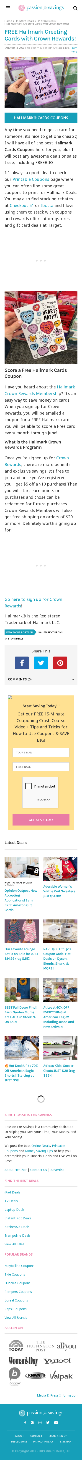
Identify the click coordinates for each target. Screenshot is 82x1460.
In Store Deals (47, 21)
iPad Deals (12, 1192)
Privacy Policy (43, 1441)
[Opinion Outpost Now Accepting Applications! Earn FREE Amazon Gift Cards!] (22, 867)
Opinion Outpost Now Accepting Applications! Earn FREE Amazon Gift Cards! (21, 900)
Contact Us (38, 1170)
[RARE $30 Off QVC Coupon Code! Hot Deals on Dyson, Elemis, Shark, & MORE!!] (60, 931)
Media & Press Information (57, 1395)
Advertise (57, 1170)
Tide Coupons (15, 1274)
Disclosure (19, 1441)
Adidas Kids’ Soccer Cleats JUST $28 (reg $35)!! (59, 1070)
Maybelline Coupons (19, 1266)
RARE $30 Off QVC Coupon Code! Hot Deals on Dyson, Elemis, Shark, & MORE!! (57, 958)
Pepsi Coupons (16, 1309)
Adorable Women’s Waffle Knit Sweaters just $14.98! (59, 891)
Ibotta (47, 205)
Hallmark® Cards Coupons (41, 117)
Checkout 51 (22, 205)
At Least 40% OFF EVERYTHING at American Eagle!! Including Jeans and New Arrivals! (58, 1017)
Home (8, 21)
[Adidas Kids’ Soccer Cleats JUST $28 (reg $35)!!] (60, 1048)
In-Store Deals (25, 21)
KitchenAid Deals (17, 1227)
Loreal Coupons (16, 1300)
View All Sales (14, 1244)
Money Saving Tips (39, 1151)
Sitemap (65, 1441)
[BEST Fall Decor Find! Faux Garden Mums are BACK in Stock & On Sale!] (22, 990)
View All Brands (16, 1317)
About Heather (16, 1170)
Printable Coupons (31, 179)
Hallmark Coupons (50, 632)
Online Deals (40, 1145)
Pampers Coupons (18, 1291)
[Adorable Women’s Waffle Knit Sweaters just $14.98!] (60, 869)
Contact (36, 1435)
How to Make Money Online (18, 883)
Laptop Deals (15, 1209)
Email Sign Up (58, 1435)
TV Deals (11, 1201)
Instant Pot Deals (18, 1218)
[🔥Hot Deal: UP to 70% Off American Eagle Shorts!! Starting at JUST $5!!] (22, 1048)
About (19, 1435)
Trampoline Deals (18, 1235)
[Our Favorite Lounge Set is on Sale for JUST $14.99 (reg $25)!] (22, 931)
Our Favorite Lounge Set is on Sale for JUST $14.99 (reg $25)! (21, 954)
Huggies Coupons (18, 1283)
